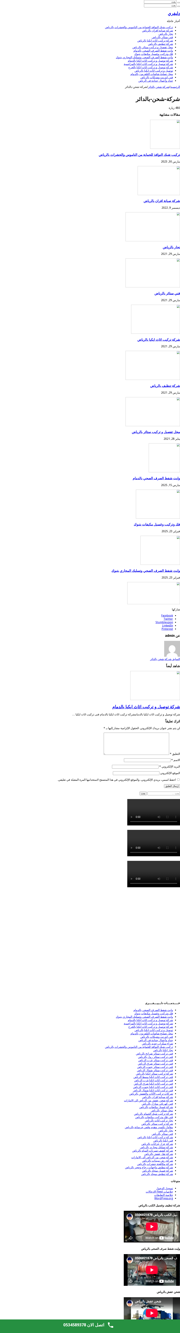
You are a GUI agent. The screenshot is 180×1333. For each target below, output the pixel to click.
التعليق (175, 754)
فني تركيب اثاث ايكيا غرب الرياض (153, 1080)
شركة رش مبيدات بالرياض (157, 1160)
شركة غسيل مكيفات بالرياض (156, 1107)
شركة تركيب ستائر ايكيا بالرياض (154, 1073)
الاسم (175, 760)
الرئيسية (175, 87)
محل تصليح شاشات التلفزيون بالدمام (151, 74)
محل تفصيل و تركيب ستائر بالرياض (152, 47)
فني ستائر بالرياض (162, 37)
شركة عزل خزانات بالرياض (157, 1144)
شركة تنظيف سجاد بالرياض (157, 1174)
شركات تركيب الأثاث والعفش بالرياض (151, 1093)
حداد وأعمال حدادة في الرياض (155, 80)
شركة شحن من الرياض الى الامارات (152, 1157)
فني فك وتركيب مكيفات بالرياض (154, 1117)
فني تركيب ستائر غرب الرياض (155, 1060)
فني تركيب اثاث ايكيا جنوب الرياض (153, 1087)
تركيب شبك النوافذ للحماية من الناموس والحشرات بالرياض (139, 27)
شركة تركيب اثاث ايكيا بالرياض (155, 40)
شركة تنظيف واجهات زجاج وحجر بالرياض (149, 1167)
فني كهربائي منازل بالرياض (157, 1103)
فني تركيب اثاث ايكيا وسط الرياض (153, 1077)
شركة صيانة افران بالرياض (157, 30)
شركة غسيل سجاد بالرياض (157, 1170)
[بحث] (178, 2)
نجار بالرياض (166, 34)
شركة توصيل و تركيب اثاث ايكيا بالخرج (150, 67)
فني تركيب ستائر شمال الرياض (155, 1070)
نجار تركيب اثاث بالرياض (159, 1120)
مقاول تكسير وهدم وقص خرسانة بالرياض (149, 1127)
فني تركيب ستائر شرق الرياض (155, 1063)
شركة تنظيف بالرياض (160, 44)
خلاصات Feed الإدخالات (159, 1191)
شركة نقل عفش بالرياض (158, 1154)
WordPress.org (163, 1198)
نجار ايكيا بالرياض (163, 1050)
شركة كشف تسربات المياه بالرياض (152, 1150)
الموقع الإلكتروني (170, 773)
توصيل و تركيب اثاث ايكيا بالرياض (153, 70)
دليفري (174, 13)
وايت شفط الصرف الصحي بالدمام (153, 50)
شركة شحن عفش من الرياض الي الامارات (148, 1100)
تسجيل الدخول (164, 1188)
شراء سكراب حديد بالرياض (157, 1043)
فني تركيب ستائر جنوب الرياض (155, 1067)
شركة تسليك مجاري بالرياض (156, 1147)
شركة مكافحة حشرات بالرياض (155, 1164)
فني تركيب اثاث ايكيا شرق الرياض (153, 1083)
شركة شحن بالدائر (158, 87)
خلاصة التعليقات (163, 1195)
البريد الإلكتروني (169, 766)
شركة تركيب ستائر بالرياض (157, 1124)
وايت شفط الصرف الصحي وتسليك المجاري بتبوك (144, 57)
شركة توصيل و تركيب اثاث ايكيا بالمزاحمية (148, 64)
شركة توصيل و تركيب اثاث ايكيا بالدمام (150, 60)
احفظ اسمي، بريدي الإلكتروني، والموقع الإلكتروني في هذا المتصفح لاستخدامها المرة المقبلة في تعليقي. (117, 779)
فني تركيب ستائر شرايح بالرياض (154, 1053)
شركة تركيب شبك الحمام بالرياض (153, 1114)
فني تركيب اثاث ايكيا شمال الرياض (153, 1090)
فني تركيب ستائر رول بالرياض (155, 1057)
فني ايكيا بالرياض (163, 1140)
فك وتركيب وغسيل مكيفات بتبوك (153, 54)
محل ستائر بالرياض (162, 1110)
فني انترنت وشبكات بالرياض (156, 77)
